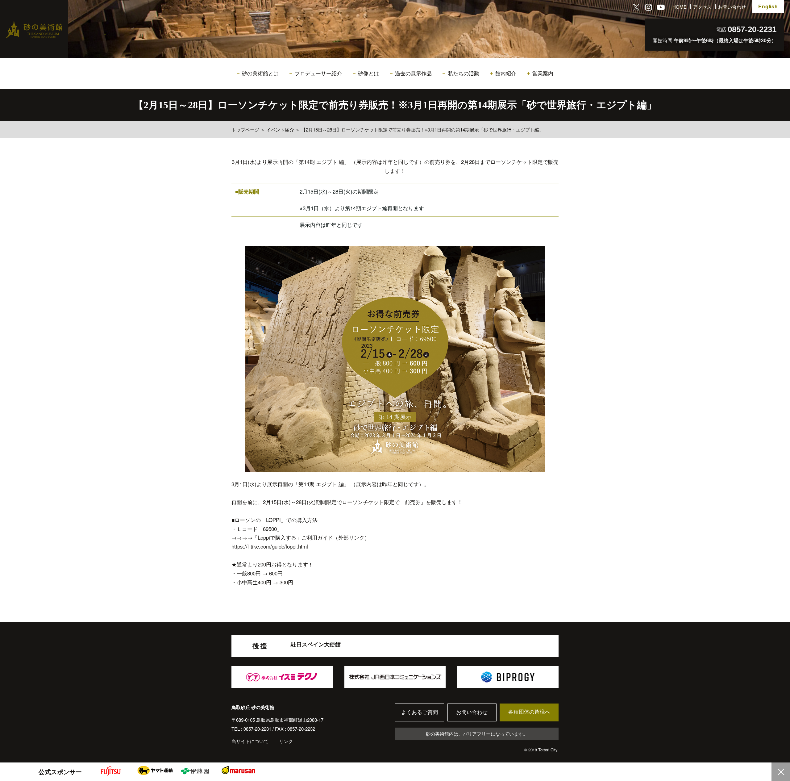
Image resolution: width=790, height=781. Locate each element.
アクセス (702, 6)
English (768, 6)
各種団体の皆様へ (529, 712)
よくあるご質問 (419, 712)
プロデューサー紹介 (318, 73)
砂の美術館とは (260, 73)
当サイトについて (249, 741)
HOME (679, 6)
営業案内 (542, 73)
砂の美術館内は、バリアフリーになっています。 (477, 733)
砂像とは (368, 73)
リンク (286, 741)
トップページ (245, 129)
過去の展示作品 (413, 73)
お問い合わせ (732, 6)
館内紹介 (505, 73)
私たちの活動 (463, 73)
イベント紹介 (280, 129)
